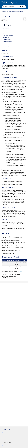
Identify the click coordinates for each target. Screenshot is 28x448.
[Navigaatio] (25, 2)
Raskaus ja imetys (7, 41)
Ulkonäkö (5, 45)
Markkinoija (6, 28)
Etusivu (3, 10)
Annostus (5, 33)
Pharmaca (19, 271)
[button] (2, 25)
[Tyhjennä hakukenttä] (22, 6)
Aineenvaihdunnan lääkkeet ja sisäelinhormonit (13, 11)
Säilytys (5, 43)
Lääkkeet (8, 10)
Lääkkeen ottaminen (8, 35)
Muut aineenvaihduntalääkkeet (9, 13)
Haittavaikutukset (7, 39)
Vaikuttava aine (6, 30)
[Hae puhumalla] (20, 6)
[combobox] (14, 6)
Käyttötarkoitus (6, 31)
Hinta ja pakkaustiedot (8, 46)
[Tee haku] (24, 6)
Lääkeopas (14, 10)
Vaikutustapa (6, 37)
